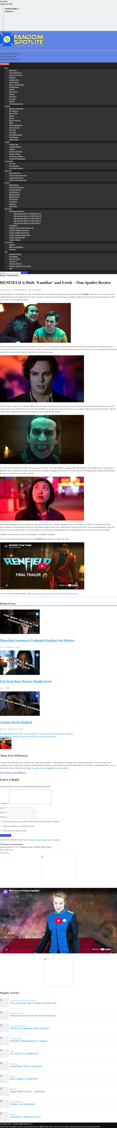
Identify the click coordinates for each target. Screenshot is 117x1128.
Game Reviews (14, 192)
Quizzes (11, 94)
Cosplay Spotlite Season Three (19, 235)
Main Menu (4, 64)
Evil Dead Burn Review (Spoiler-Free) (26, 681)
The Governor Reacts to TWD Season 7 (27, 223)
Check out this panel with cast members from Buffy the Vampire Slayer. (52, 594)
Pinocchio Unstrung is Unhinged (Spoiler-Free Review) (37, 640)
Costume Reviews (15, 147)
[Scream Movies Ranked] (20, 715)
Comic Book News (15, 73)
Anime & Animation (16, 108)
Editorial (12, 77)
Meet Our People (15, 254)
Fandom (7, 106)
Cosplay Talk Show (15, 151)
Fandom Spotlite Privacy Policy (20, 266)
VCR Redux (13, 225)
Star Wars (12, 132)
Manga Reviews (14, 194)
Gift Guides (13, 206)
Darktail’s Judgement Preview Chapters (28, 1041)
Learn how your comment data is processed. (44, 840)
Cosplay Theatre (14, 154)
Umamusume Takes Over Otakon (25, 1066)
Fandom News (14, 80)
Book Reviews (14, 185)
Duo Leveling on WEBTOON (24, 1079)
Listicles (12, 89)
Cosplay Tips (13, 144)
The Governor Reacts (16, 211)
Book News (13, 70)
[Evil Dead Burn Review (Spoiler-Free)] (20, 674)
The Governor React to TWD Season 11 (27, 214)
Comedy (12, 149)
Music (11, 123)
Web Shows (8, 209)
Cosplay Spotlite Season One (19, 230)
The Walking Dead (15, 135)
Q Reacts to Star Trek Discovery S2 (21, 228)
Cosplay (7, 142)
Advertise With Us (12, 9)
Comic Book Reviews (16, 187)
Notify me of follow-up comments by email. (18, 826)
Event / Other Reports (16, 85)
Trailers (11, 101)
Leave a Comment (34, 290)
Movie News (13, 92)
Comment (4, 803)
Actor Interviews (15, 173)
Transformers (13, 137)
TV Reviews (13, 202)
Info (6, 252)
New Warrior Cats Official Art (24, 1053)
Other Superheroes (15, 125)
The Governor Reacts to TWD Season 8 (27, 221)
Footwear (12, 249)
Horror (11, 118)
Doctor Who (13, 113)
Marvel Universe (14, 120)
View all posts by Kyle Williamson (13, 773)
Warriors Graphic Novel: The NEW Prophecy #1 (33, 1015)
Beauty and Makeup (16, 247)
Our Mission (13, 256)
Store (11, 268)
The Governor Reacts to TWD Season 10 (28, 216)
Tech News (12, 97)
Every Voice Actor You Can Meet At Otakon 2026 (33, 1003)
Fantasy (12, 116)
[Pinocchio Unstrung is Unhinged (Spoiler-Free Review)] (20, 633)
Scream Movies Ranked (16, 722)
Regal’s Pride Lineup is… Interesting (27, 1091)
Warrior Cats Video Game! (22, 1104)
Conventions (9, 161)
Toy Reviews (13, 199)
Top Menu (4, 1)
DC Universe (13, 111)
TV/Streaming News (16, 104)
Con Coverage (14, 82)
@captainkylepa (37, 768)
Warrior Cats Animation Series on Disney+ (30, 1028)
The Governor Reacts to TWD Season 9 (27, 218)
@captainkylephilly (61, 768)
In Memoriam (14, 87)
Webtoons (12, 204)
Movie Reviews (14, 197)
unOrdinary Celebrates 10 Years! (25, 1117)
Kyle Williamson (20, 290)
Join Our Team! (14, 259)
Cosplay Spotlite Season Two (19, 233)
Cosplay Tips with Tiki (17, 237)
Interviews (8, 171)
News (6, 68)
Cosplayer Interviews (16, 178)
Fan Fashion (9, 242)
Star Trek (12, 130)
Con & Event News (15, 75)
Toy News (12, 99)
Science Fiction (14, 128)
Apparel (12, 245)
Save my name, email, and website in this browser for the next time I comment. (31, 822)
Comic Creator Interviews (18, 175)
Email (3, 812)
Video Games (13, 140)
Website (3, 817)
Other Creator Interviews (18, 180)
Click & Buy (4, 852)
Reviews (7, 182)
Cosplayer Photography (17, 159)
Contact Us (9, 11)
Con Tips (12, 163)
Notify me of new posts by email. (15, 831)
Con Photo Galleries (16, 156)
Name (3, 808)
